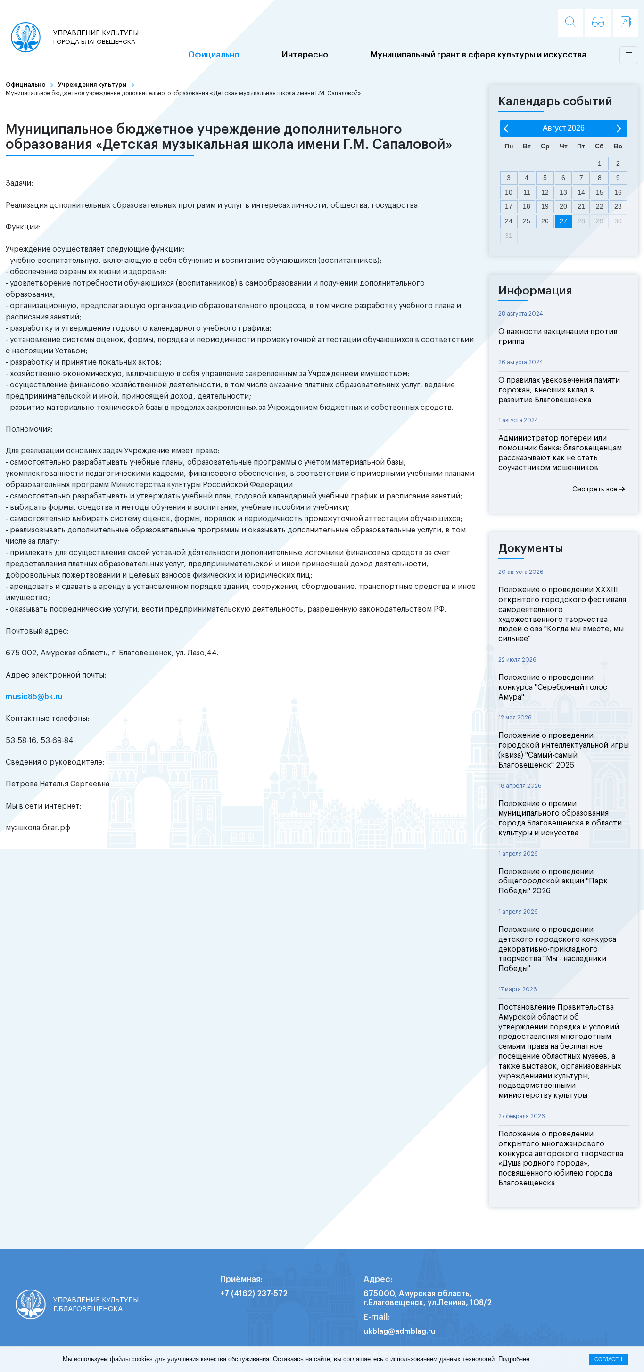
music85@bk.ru (34, 697)
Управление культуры (96, 37)
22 (599, 206)
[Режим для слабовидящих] (598, 23)
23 (618, 206)
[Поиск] (570, 23)
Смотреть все (595, 489)
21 (581, 206)
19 (545, 206)
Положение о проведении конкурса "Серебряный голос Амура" (552, 687)
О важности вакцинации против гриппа (558, 336)
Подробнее (513, 1359)
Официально (213, 55)
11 (526, 192)
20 (563, 206)
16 (618, 192)
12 (545, 192)
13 (563, 192)
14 (581, 192)
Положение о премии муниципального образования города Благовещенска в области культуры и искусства (560, 818)
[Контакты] (625, 23)
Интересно (305, 55)
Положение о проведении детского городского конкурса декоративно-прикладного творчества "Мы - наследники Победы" (557, 949)
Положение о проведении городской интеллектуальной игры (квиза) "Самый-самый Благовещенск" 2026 (563, 750)
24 (508, 221)
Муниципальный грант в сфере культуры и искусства (478, 55)
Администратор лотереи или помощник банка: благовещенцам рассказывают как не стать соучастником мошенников (560, 452)
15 (599, 192)
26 (545, 221)
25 (526, 221)
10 (508, 192)
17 (508, 206)
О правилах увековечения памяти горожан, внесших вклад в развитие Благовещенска (559, 390)
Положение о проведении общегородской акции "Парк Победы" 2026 (553, 881)
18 (526, 206)
